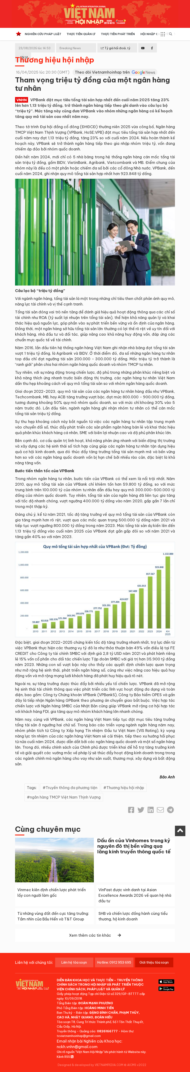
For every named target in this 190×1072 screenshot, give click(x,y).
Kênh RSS (64, 1057)
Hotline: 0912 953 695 (114, 962)
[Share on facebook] (131, 809)
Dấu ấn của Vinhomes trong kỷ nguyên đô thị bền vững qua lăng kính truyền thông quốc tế (134, 846)
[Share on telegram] (170, 809)
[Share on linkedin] (150, 809)
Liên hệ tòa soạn (74, 962)
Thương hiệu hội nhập (54, 59)
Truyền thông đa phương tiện (71, 787)
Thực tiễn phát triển (118, 34)
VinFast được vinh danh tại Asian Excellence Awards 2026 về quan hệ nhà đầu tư (134, 895)
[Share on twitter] (141, 809)
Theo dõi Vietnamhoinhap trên (103, 72)
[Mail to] (160, 809)
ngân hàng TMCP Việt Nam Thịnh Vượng (65, 797)
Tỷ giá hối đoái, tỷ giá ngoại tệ (115, 51)
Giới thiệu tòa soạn (154, 962)
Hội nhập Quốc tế (154, 34)
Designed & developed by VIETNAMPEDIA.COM (90, 1065)
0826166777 (107, 1031)
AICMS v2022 (136, 1065)
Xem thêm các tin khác (90, 935)
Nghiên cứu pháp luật (43, 34)
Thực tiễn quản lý (81, 34)
